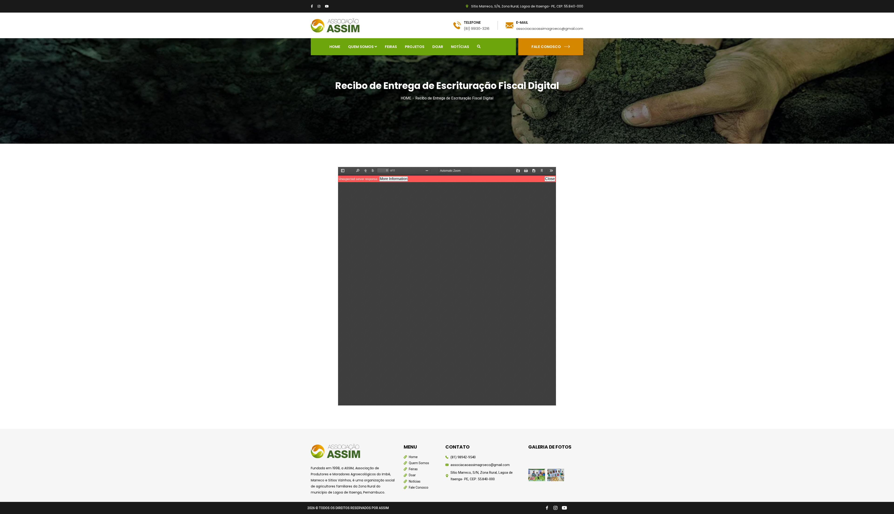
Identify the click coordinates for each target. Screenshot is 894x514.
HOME (406, 98)
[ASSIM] (336, 25)
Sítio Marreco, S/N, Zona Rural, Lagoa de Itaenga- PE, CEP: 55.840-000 (526, 6)
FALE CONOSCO (546, 46)
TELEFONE (472, 22)
